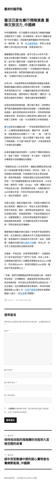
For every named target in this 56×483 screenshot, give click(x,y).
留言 (7, 331)
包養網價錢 (32, 43)
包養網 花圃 (28, 242)
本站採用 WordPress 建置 (27, 478)
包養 (8, 126)
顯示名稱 (8, 370)
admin (11, 300)
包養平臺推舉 (31, 289)
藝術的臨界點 (13, 9)
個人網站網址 (9, 395)
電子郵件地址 (10, 382)
